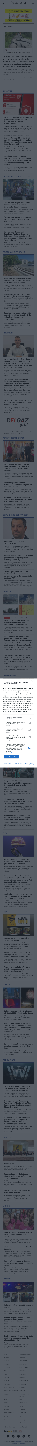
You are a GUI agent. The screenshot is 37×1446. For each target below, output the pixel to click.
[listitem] (18, 718)
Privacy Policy (29, 764)
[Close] (33, 682)
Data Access (18, 764)
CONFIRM (11, 756)
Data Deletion (7, 764)
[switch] (29, 723)
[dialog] (18, 723)
